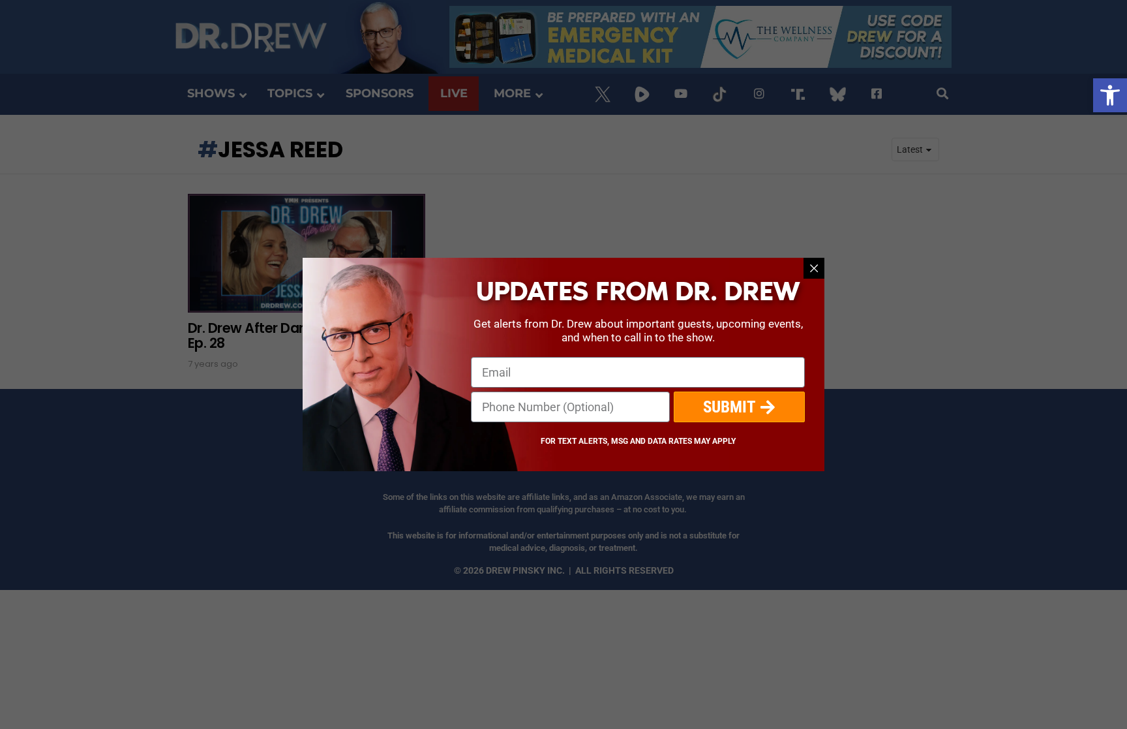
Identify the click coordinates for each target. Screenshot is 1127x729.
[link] (1110, 95)
